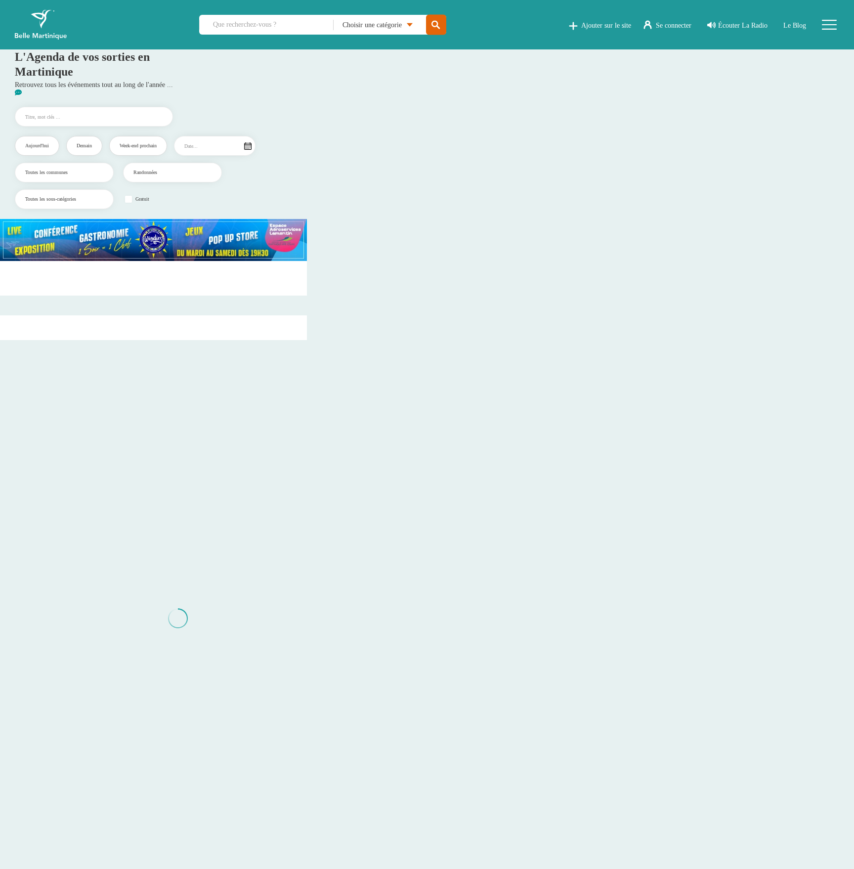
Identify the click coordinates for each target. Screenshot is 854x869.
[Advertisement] (153, 278)
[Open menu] (829, 25)
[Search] (436, 25)
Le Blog (794, 25)
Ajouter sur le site (606, 25)
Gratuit (142, 199)
